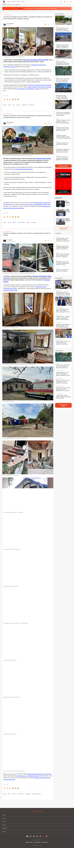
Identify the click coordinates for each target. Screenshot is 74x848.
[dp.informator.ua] (4, 1)
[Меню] (71, 1)
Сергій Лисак (20, 793)
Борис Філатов (21, 222)
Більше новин (63, 166)
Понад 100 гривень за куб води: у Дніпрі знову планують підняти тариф (40, 8)
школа (18, 104)
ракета (9, 104)
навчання (31, 104)
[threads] (46, 836)
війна (4, 104)
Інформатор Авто (45, 842)
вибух (28, 222)
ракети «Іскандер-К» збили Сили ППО (36, 60)
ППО (14, 104)
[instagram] (30, 836)
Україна (18, 1)
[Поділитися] (48, 24)
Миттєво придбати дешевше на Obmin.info (63, 191)
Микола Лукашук (36, 793)
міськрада (33, 222)
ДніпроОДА (28, 793)
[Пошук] (67, 1)
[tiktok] (40, 836)
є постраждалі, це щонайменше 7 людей (27, 776)
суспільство (24, 104)
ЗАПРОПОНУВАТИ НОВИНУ (37, 811)
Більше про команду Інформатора (63, 228)
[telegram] (33, 836)
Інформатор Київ (37, 842)
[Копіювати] (51, 24)
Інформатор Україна (29, 842)
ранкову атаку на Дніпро (43, 158)
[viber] (37, 836)
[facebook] (27, 836)
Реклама (23, 1)
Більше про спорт (63, 405)
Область (13, 1)
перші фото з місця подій (10, 290)
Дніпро (9, 1)
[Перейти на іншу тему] (64, 1)
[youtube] (43, 836)
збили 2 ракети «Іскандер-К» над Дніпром (39, 774)
